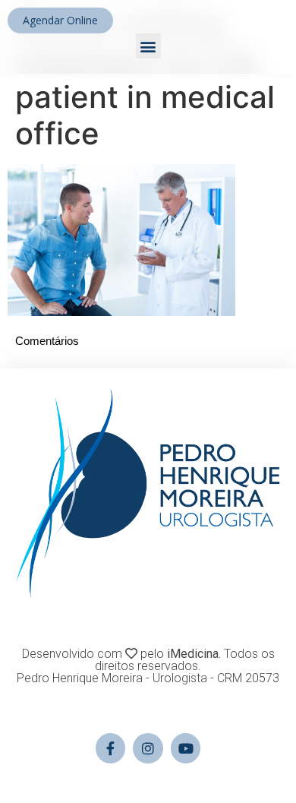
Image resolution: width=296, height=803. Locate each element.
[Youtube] (186, 748)
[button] (148, 45)
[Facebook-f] (111, 748)
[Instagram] (148, 748)
